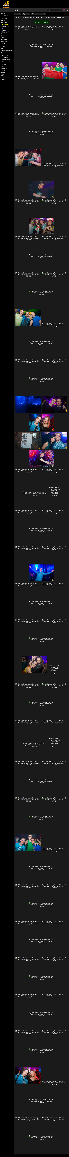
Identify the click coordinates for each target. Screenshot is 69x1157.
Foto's (3, 36)
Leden (3, 46)
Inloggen (3, 13)
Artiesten (3, 55)
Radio (3, 43)
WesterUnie (51, 17)
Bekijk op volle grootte (41, 22)
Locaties (3, 57)
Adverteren (4, 76)
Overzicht (4, 18)
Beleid (3, 72)
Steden (3, 61)
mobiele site (60, 7)
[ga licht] (66, 10)
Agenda (3, 22)
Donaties (3, 70)
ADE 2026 (4, 24)
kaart (3, 28)
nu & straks (4, 26)
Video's (3, 37)
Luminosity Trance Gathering (24, 17)
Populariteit (26, 14)
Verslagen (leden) (6, 50)
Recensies (4, 41)
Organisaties (5, 59)
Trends (3, 34)
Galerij (15, 10)
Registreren (4, 15)
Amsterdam (60, 17)
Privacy (3, 79)
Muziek (3, 52)
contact (66, 7)
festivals (4, 30)
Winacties (5, 32)
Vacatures (4, 68)
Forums (3, 48)
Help (2, 74)
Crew (2, 66)
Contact (3, 64)
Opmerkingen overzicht (39, 14)
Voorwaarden (5, 78)
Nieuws (3, 20)
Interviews (4, 39)
